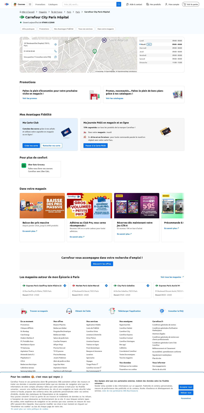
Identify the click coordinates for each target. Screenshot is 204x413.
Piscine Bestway (59, 354)
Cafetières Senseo (27, 368)
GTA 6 (23, 361)
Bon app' (122, 344)
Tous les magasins (126, 358)
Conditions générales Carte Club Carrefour (164, 344)
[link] (64, 286)
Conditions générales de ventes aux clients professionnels (165, 338)
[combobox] (91, 4)
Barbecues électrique (28, 364)
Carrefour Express (126, 334)
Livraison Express (92, 341)
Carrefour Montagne (127, 341)
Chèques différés (27, 328)
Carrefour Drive (92, 331)
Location (89, 354)
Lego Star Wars (58, 364)
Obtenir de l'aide (83, 311)
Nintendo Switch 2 (27, 354)
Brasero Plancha (59, 325)
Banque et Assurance (94, 351)
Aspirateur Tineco (27, 351)
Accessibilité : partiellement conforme (166, 351)
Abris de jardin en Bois (61, 361)
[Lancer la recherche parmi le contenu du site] (119, 4)
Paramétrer (186, 398)
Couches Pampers (60, 341)
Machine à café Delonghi (62, 371)
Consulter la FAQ (175, 311)
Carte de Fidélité (92, 328)
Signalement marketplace (162, 355)
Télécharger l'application (129, 311)
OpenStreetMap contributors (126, 71)
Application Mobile (93, 325)
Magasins (43, 12)
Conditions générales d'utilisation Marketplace (165, 329)
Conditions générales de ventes (164, 325)
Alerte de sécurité (159, 369)
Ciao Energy (25, 334)
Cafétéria (122, 348)
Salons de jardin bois (60, 338)
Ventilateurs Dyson (28, 344)
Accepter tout (186, 387)
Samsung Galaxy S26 (28, 371)
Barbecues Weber (60, 328)
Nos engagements (159, 366)
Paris (69, 12)
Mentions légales (158, 334)
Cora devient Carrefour (127, 351)
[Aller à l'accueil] (7, 4)
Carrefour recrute (93, 368)
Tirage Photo (91, 364)
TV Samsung (25, 348)
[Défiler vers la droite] (179, 217)
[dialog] (102, 392)
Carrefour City (124, 331)
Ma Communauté (93, 371)
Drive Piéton (91, 338)
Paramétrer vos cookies (128, 369)
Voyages (89, 361)
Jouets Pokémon (59, 358)
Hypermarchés (124, 325)
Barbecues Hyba (59, 334)
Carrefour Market (125, 328)
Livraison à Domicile (93, 334)
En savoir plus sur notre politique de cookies (29, 409)
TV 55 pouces (58, 351)
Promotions (25, 325)
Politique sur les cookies (128, 366)
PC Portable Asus (27, 341)
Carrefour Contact (126, 338)
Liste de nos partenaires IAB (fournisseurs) (120, 391)
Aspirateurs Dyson (60, 368)
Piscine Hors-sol (59, 348)
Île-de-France (56, 12)
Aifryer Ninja (58, 344)
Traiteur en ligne (92, 344)
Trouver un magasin (39, 311)
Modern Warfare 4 (27, 338)
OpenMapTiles (109, 71)
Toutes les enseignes (127, 354)
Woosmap (99, 71)
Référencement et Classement (163, 348)
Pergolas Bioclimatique (62, 331)
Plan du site (156, 358)
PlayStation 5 (25, 358)
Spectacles (90, 358)
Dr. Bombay (25, 331)
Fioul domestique (93, 348)
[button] (30, 4)
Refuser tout (186, 393)
